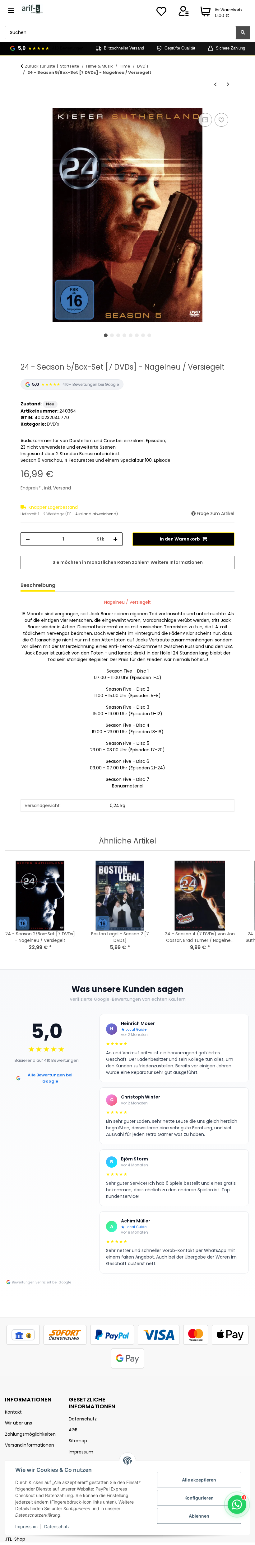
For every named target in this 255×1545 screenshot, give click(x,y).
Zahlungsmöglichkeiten (30, 1434)
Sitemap (78, 1441)
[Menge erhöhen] (115, 539)
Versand (62, 488)
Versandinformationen (29, 1445)
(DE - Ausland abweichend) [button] (91, 514)
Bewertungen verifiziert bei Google (41, 1282)
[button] (183, 13)
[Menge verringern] (28, 539)
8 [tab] (149, 335)
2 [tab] (112, 335)
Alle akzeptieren (199, 1479)
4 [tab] (124, 335)
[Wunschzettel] (161, 13)
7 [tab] (143, 335)
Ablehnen (199, 1516)
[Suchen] (243, 32)
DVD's (53, 424)
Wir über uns (18, 1423)
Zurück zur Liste (40, 66)
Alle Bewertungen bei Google (50, 1078)
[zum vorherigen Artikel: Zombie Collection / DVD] (215, 84)
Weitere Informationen (177, 562)
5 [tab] (130, 335)
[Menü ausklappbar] (11, 8)
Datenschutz (57, 1526)
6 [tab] (137, 335)
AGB (73, 1430)
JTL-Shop (15, 1539)
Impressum (26, 1526)
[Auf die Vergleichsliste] (205, 120)
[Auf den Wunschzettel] (221, 120)
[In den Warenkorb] (25, 104)
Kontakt (13, 1412)
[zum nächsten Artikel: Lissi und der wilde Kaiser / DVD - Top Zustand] (228, 84)
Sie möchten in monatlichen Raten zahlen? (128, 562)
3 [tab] (118, 335)
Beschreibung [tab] (38, 585)
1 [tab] (106, 335)
